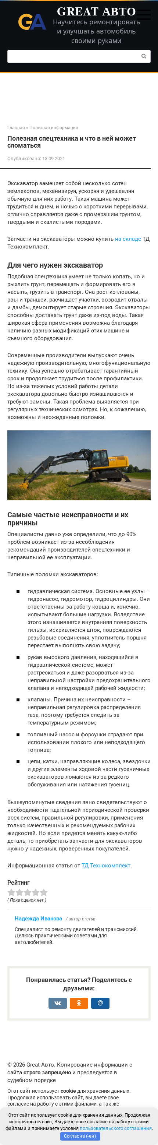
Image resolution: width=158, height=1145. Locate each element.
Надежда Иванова (38, 918)
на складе (128, 239)
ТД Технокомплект (106, 865)
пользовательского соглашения (116, 1128)
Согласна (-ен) (80, 1136)
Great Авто (96, 11)
